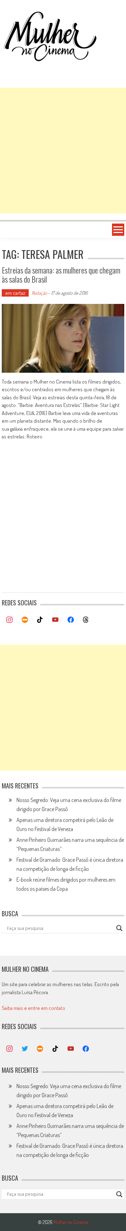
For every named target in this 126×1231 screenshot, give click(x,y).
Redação (39, 293)
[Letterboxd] (25, 620)
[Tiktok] (40, 620)
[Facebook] (70, 620)
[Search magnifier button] (119, 928)
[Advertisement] (63, 150)
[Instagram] (9, 620)
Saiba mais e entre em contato (33, 1008)
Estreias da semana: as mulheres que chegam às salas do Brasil (61, 274)
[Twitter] (25, 1049)
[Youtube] (55, 620)
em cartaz (15, 293)
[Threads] (85, 620)
